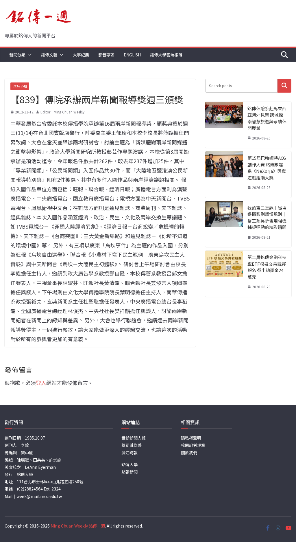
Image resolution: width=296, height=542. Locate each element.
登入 (41, 382)
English (132, 55)
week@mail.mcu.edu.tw (39, 496)
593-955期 (20, 86)
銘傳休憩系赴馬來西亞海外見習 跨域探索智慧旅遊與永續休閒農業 (266, 118)
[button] (28, 55)
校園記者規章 (193, 445)
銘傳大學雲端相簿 (166, 55)
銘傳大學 (129, 464)
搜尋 (284, 86)
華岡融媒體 (131, 445)
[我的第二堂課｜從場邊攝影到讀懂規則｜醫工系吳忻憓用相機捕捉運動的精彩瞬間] (224, 224)
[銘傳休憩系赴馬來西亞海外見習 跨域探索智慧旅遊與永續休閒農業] (224, 125)
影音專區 (106, 55)
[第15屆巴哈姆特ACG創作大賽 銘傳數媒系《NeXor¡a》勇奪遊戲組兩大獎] (224, 174)
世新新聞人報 (133, 438)
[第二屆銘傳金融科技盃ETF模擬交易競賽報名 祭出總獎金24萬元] (224, 274)
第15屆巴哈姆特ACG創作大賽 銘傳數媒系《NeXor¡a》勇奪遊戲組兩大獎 (266, 168)
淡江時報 (129, 452)
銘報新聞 (129, 472)
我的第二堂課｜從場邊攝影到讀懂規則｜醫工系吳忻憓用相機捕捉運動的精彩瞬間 (266, 217)
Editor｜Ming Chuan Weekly (62, 111)
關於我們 (189, 452)
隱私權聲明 (191, 438)
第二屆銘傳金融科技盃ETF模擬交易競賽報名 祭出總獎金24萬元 (266, 267)
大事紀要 (81, 55)
